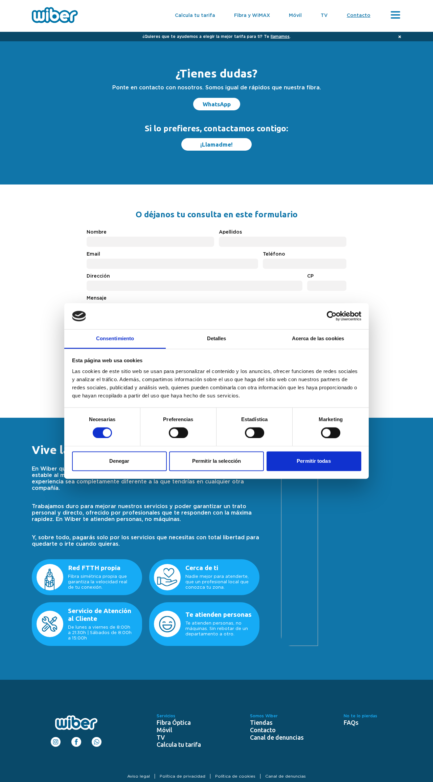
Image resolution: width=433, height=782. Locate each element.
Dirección (98, 276)
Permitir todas (314, 461)
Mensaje (97, 298)
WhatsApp (217, 104)
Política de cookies (235, 776)
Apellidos (230, 232)
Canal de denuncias (277, 737)
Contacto (358, 15)
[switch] (178, 432)
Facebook (76, 739)
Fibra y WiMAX (252, 15)
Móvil (295, 15)
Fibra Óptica (174, 722)
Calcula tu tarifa (195, 15)
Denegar (119, 461)
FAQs (351, 722)
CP (310, 276)
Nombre (97, 232)
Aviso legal (138, 776)
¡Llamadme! (216, 144)
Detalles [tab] (216, 338)
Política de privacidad (182, 776)
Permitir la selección (216, 461)
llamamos (280, 37)
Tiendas (261, 722)
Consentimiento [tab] (115, 338)
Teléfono (274, 254)
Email (93, 254)
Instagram (56, 739)
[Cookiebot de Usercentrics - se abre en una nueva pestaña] (331, 316)
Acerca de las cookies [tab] (318, 338)
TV (324, 15)
